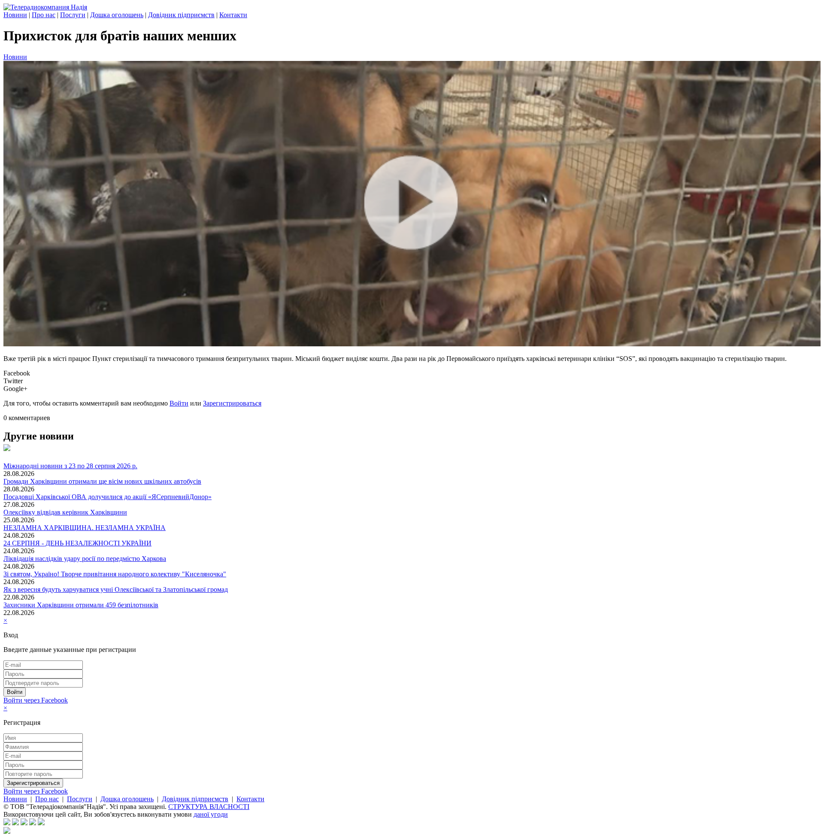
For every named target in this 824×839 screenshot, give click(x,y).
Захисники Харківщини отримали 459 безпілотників (80, 605)
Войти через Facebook (35, 700)
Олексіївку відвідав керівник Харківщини (65, 512)
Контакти (233, 14)
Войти (179, 403)
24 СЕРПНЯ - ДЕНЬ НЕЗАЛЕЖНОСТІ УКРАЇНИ (77, 543)
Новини (15, 14)
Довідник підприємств (181, 14)
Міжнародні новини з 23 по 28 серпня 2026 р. (70, 465)
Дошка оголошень (116, 14)
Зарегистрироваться (232, 403)
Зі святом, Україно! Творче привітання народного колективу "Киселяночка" (114, 574)
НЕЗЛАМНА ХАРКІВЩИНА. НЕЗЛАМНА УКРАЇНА (84, 527)
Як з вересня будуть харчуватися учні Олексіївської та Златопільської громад (115, 589)
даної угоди (211, 814)
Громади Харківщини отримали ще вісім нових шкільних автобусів (102, 481)
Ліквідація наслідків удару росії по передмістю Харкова (84, 558)
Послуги (72, 14)
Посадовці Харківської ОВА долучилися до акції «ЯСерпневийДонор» (107, 496)
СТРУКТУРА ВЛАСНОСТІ (208, 806)
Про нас (43, 14)
